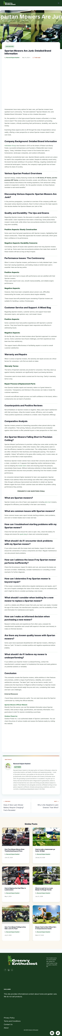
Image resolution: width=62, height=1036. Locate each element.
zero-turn (48, 502)
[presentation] (15, 837)
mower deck (22, 466)
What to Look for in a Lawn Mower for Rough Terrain (44, 889)
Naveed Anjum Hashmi (12, 57)
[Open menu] (58, 3)
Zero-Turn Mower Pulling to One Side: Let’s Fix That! (15, 927)
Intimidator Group (10, 145)
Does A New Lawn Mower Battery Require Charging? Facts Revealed (14, 806)
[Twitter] (58, 1033)
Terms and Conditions (12, 1021)
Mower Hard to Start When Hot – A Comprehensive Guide (46, 927)
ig (8, 970)
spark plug (23, 534)
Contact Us (8, 1024)
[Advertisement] (31, 73)
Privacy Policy (9, 1018)
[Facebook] (52, 1033)
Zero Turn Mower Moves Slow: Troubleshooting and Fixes (14, 850)
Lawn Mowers (10, 46)
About (6, 1028)
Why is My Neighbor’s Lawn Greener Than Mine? (48, 804)
